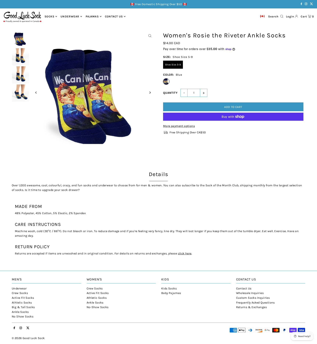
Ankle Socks (20, 312)
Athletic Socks (22, 302)
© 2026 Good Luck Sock (28, 338)
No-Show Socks (98, 307)
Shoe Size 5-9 (173, 64)
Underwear (70, 16)
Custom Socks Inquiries (253, 297)
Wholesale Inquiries (250, 293)
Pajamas (92, 16)
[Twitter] (311, 4)
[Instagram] (306, 4)
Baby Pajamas (171, 293)
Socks (49, 16)
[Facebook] (301, 4)
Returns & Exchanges (251, 307)
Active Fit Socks (23, 297)
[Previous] (36, 92)
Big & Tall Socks (23, 307)
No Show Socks (22, 316)
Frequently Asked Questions (255, 302)
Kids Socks (169, 288)
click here (185, 253)
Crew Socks (20, 293)
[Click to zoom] (150, 36)
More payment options (179, 126)
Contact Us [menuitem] (114, 16)
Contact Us (244, 288)
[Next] (150, 92)
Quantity (170, 93)
